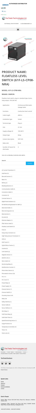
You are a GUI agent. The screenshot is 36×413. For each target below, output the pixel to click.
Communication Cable (7, 189)
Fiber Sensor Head (6, 223)
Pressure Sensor (6, 289)
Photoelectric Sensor (7, 273)
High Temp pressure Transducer (10, 236)
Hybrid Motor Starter (7, 245)
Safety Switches (6, 301)
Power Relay (5, 283)
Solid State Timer (6, 317)
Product (3, 385)
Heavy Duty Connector (8, 233)
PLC (3, 276)
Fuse (3, 229)
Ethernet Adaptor (6, 220)
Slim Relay (4, 311)
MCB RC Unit (5, 258)
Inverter (4, 248)
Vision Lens (5, 333)
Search (4, 160)
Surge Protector (6, 323)
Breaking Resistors (6, 186)
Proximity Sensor (6, 295)
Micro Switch (5, 261)
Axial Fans (4, 173)
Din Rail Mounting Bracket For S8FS (11, 204)
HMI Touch (5, 242)
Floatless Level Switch (19, 155)
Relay (3, 298)
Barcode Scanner (6, 176)
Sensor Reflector (6, 308)
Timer (3, 330)
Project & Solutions (5, 386)
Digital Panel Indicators (8, 201)
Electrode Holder (6, 208)
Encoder (4, 217)
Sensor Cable (5, 305)
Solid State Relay (6, 314)
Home (2, 381)
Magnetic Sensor (6, 255)
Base (3, 179)
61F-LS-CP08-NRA (9, 155)
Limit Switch (5, 251)
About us (3, 383)
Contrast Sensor (6, 198)
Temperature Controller (8, 327)
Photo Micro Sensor (7, 270)
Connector (4, 195)
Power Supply (5, 286)
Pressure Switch (6, 292)
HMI (3, 239)
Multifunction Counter (7, 267)
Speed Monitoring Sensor (8, 320)
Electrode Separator (7, 211)
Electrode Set (5, 214)
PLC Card (4, 280)
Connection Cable (6, 192)
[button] (18, 29)
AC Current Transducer (8, 170)
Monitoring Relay (6, 264)
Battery (4, 182)
